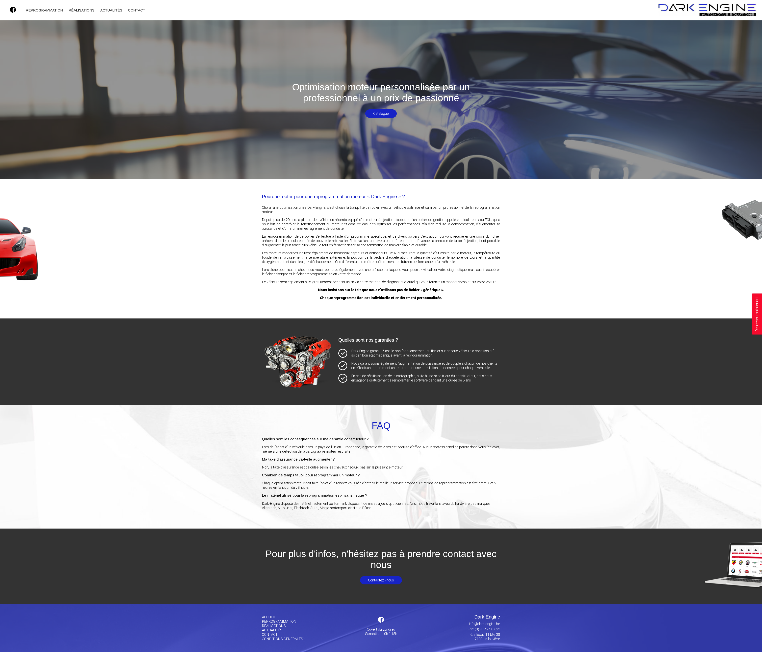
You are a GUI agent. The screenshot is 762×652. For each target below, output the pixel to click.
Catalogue (381, 113)
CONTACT (136, 10)
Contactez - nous (381, 580)
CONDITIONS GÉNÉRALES (282, 639)
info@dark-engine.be (484, 624)
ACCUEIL (269, 617)
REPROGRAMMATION (44, 10)
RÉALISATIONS (81, 10)
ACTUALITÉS (111, 10)
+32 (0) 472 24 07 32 (484, 629)
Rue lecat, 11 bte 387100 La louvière (485, 636)
